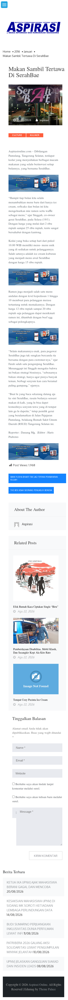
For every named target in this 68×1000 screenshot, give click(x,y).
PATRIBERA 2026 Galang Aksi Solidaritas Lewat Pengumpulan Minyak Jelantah (33, 947)
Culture (17, 135)
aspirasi (44, 120)
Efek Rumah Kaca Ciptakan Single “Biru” (35, 606)
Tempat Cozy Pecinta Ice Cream (30, 700)
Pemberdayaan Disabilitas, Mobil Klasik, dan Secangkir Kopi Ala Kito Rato (35, 650)
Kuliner (34, 135)
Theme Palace (47, 989)
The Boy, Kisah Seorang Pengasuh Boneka (31, 490)
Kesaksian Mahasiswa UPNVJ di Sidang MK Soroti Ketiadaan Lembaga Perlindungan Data (31, 905)
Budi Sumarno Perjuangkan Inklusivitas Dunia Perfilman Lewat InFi (30, 928)
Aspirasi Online (38, 984)
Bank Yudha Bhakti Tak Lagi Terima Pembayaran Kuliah (34, 478)
